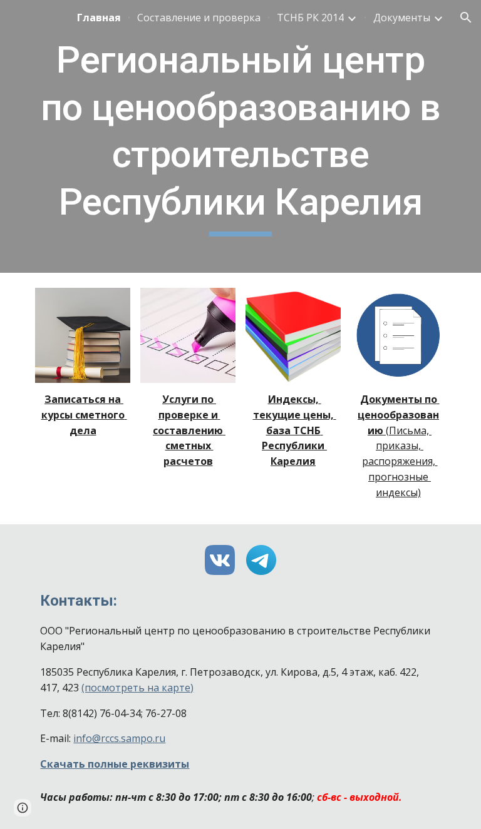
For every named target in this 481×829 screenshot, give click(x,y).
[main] (240, 136)
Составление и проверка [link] (199, 17)
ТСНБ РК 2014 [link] (310, 17)
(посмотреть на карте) (137, 687)
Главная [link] (99, 17)
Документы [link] (401, 17)
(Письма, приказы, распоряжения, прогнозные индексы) (400, 462)
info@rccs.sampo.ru (119, 738)
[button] (466, 18)
